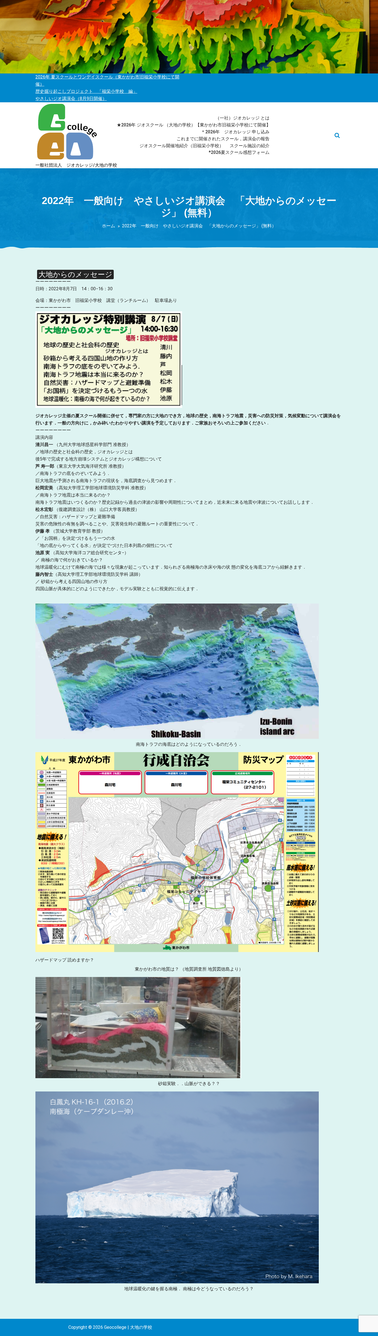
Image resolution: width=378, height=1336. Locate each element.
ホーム (108, 225)
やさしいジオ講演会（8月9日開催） (71, 98)
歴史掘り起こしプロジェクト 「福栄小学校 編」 (86, 91)
